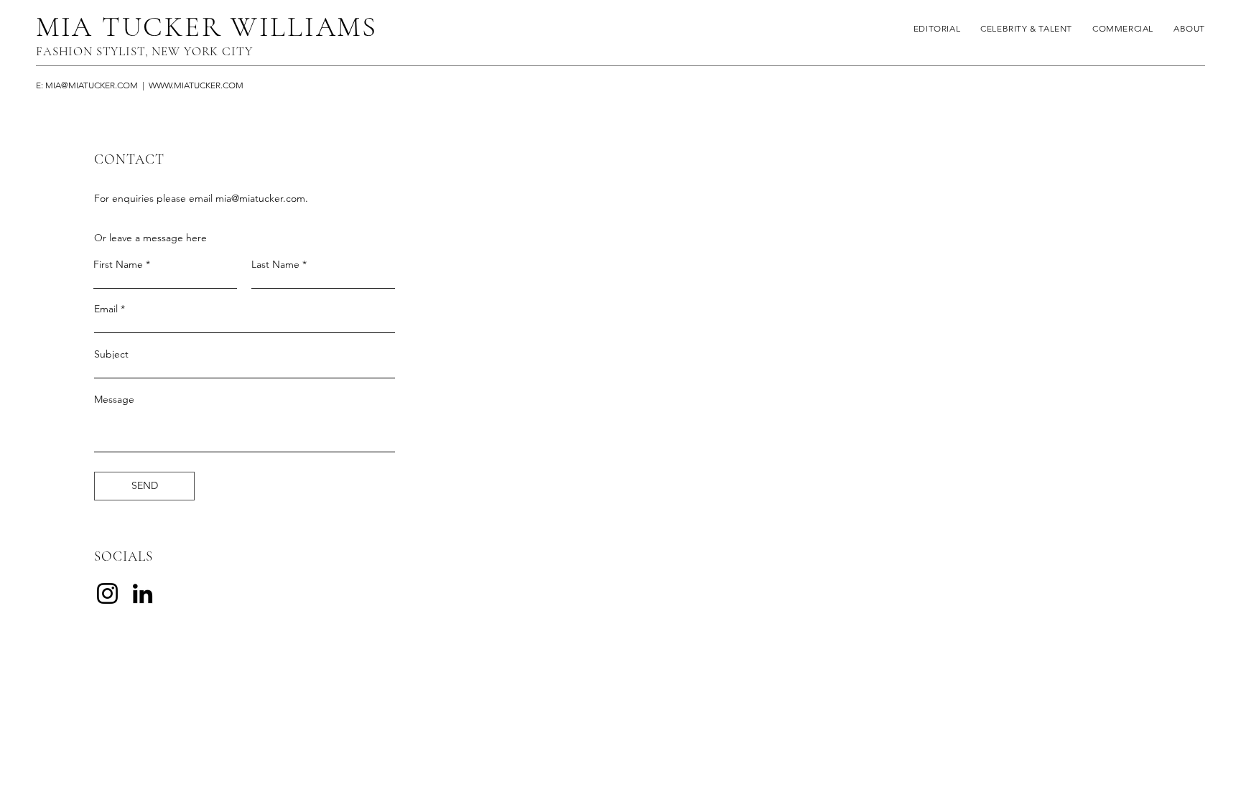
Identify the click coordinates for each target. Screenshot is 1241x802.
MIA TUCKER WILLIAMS (207, 27)
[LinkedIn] (143, 593)
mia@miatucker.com (260, 198)
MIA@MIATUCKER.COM (91, 85)
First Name (118, 264)
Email (106, 309)
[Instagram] (107, 593)
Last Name (275, 264)
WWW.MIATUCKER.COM (196, 85)
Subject (111, 354)
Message (114, 399)
